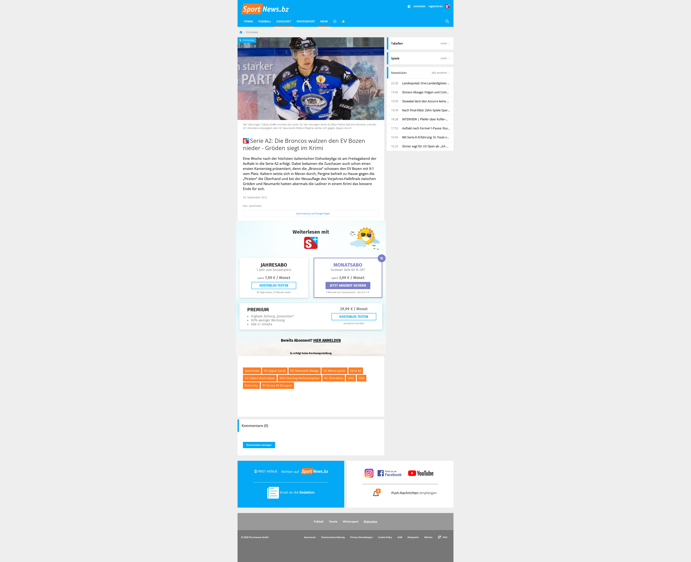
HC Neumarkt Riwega (304, 371)
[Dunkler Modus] (409, 6)
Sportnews (252, 371)
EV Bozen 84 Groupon (277, 385)
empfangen (407, 493)
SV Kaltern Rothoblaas (260, 378)
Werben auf (290, 471)
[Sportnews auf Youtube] (421, 473)
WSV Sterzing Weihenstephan (299, 378)
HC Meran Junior (334, 371)
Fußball (264, 21)
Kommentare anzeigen (259, 445)
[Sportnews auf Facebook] (390, 473)
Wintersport (306, 21)
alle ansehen (440, 72)
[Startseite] (241, 32)
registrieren (435, 6)
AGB (400, 537)
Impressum (310, 537)
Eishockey (284, 21)
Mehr (324, 21)
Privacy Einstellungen (361, 537)
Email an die (297, 492)
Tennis (248, 21)
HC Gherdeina (333, 378)
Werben (428, 537)
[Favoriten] (343, 21)
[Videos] (334, 21)
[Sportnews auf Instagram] (369, 473)
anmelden (420, 6)
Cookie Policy (385, 537)
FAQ (445, 537)
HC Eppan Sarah (275, 371)
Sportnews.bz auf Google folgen (313, 213)
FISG (362, 378)
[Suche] (447, 21)
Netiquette (413, 537)
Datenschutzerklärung (333, 537)
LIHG (351, 378)
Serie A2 (355, 371)
